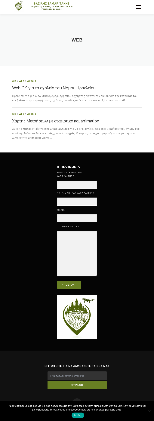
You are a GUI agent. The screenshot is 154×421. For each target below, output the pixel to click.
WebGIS (31, 81)
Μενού (138, 7)
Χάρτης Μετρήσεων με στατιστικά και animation (55, 121)
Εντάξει (78, 415)
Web (21, 81)
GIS (14, 81)
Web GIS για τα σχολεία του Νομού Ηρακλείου (54, 88)
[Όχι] (149, 411)
